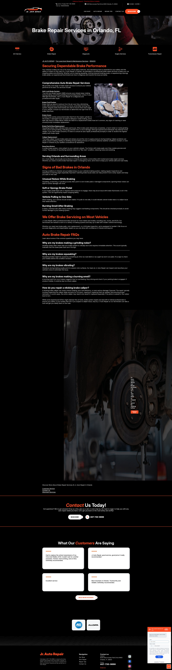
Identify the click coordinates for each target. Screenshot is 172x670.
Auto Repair (97, 11)
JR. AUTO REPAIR (48, 61)
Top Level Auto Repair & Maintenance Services (72, 61)
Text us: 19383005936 (62, 5)
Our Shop (87, 11)
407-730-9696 (132, 395)
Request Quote (134, 412)
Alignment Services (49, 492)
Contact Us (119, 11)
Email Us (103, 667)
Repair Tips (108, 11)
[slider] (48, 551)
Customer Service (48, 488)
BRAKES (92, 61)
